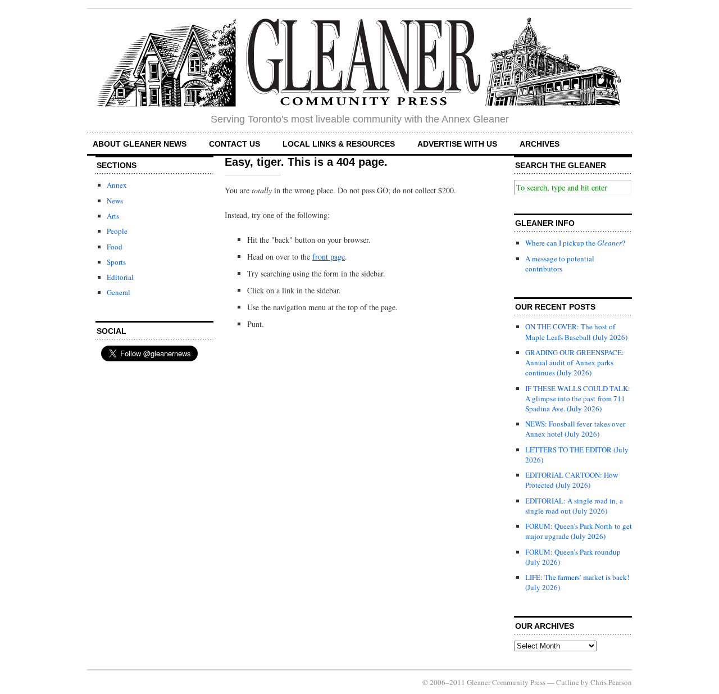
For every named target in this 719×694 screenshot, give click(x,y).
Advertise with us (457, 143)
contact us (234, 143)
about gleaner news (139, 143)
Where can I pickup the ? (575, 243)
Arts (113, 216)
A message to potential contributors (559, 263)
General (118, 292)
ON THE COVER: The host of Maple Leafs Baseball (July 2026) (576, 331)
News (115, 201)
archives (539, 143)
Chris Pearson (611, 682)
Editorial (120, 277)
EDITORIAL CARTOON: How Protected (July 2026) (571, 480)
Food (114, 247)
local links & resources (339, 143)
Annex (117, 185)
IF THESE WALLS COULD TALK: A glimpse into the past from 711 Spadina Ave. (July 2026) (577, 398)
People (117, 231)
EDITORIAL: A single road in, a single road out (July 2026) (574, 506)
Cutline (567, 682)
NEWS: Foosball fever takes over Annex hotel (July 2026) (575, 429)
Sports (116, 262)
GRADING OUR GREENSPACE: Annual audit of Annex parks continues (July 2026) (574, 362)
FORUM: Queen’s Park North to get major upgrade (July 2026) (578, 531)
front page (328, 256)
